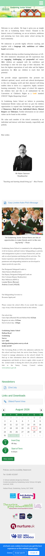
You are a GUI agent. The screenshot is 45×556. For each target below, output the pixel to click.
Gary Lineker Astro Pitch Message (23, 203)
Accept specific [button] (20, 553)
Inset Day (15, 440)
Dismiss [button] (9, 553)
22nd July (12, 387)
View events (8, 459)
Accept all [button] (33, 553)
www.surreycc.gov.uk (9, 368)
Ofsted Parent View (16, 401)
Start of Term (16, 449)
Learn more (33, 548)
